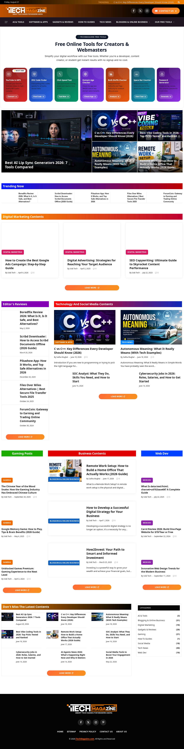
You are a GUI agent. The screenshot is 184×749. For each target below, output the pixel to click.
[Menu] (6, 22)
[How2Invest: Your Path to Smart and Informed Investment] (65, 554)
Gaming (7, 480)
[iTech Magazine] (26, 10)
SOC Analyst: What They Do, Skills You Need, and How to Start (91, 377)
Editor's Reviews (15, 304)
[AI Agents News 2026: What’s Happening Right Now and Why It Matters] (52, 654)
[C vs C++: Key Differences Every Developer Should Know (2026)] (114, 125)
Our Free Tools (163, 22)
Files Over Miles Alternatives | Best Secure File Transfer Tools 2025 (136, 197)
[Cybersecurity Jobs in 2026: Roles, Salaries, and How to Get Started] (128, 376)
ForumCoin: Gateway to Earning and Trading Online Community (172, 197)
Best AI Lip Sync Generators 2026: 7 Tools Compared (36, 164)
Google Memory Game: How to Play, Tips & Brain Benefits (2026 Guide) (21, 531)
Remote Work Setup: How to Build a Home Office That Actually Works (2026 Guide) (158, 164)
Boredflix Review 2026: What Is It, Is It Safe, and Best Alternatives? (28, 197)
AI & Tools (18, 22)
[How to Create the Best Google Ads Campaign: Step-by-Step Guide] (30, 239)
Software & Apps (38, 22)
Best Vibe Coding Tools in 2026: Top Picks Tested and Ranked (159, 134)
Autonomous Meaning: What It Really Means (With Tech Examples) (115, 164)
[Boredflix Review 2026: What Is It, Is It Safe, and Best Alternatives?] (8, 197)
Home (60, 731)
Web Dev (161, 453)
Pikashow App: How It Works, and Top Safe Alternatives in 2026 (100, 197)
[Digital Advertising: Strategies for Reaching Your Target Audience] (92, 239)
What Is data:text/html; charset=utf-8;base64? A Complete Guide (160, 489)
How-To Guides (86, 22)
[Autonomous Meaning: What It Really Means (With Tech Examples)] (114, 157)
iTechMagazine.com (84, 738)
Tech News (105, 22)
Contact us (106, 731)
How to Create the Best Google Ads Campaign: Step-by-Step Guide (27, 264)
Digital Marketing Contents (23, 217)
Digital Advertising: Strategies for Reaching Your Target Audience (91, 262)
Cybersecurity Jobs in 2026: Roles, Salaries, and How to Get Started (159, 377)
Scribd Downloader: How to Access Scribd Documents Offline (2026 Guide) (63, 197)
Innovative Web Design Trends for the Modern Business (160, 570)
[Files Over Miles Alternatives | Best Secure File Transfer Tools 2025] (117, 197)
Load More (91, 287)
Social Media (144, 643)
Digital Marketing (12, 252)
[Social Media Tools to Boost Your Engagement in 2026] (97, 654)
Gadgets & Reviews (63, 22)
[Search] (178, 2)
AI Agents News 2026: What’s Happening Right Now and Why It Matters (73, 655)
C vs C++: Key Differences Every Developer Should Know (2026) (144, 2)
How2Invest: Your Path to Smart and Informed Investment (105, 553)
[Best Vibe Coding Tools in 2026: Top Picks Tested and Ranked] (160, 125)
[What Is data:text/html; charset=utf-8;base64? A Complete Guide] (162, 471)
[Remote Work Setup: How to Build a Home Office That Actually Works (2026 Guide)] (160, 157)
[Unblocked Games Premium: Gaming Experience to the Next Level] (22, 553)
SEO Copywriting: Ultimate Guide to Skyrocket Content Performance (153, 264)
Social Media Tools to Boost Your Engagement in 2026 (118, 655)
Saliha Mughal (62, 357)
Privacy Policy (87, 731)
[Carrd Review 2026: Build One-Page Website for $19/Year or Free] (162, 513)
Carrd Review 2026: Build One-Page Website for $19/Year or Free (161, 531)
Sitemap (71, 731)
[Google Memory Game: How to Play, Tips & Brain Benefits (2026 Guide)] (22, 513)
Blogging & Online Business (132, 22)
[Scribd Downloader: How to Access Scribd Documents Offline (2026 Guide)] (45, 197)
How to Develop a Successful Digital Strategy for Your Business (107, 512)
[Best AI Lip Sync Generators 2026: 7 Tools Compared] (46, 141)
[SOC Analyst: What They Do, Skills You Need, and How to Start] (62, 376)
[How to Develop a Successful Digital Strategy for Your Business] (65, 512)
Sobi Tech (11, 272)
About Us (121, 731)
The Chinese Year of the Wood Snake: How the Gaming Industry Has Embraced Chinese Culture (20, 489)
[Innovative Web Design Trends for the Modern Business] (162, 553)
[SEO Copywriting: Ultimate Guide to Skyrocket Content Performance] (154, 239)
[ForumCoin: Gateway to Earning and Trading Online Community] (153, 197)
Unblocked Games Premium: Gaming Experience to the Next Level (19, 571)
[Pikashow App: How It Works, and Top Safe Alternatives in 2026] (81, 197)
